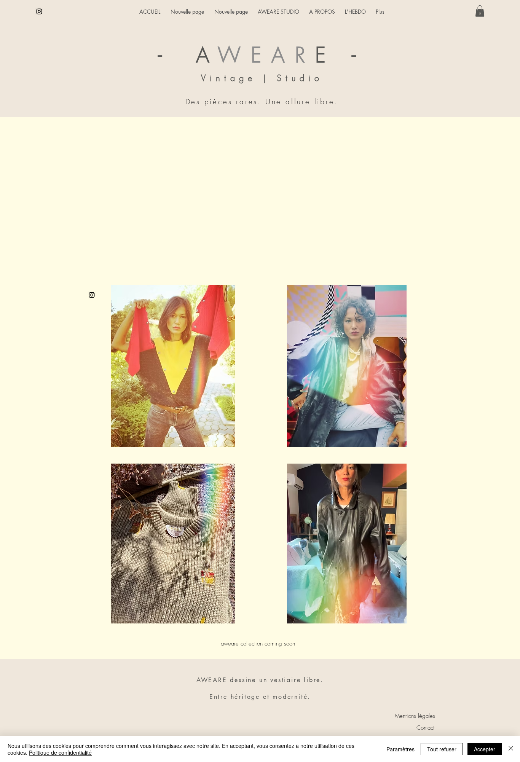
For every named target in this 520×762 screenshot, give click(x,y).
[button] (480, 11)
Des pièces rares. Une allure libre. (261, 102)
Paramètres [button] (400, 749)
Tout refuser (441, 749)
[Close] (510, 749)
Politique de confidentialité (60, 752)
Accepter (484, 749)
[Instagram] (39, 11)
